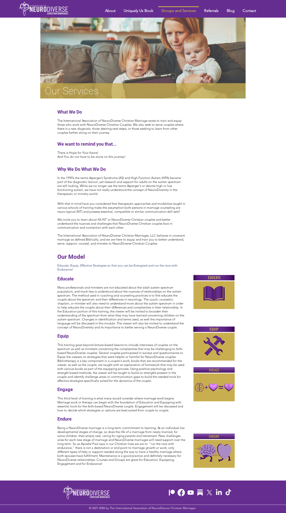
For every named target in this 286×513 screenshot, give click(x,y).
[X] (209, 492)
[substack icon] (200, 492)
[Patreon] (171, 492)
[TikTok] (228, 492)
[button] (211, 9)
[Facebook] (181, 492)
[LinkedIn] (219, 492)
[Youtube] (190, 492)
